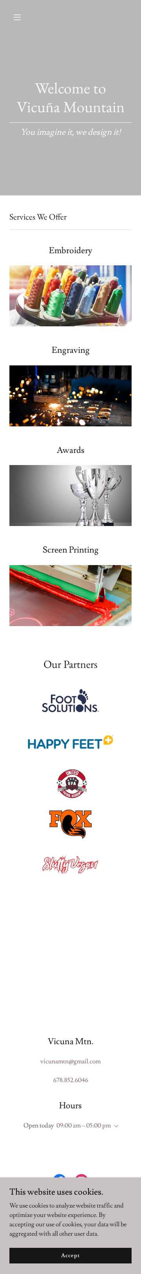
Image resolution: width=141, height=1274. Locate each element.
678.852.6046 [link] (70, 1080)
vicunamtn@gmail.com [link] (70, 1061)
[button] (23, 17)
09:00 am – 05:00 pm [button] (83, 1125)
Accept (70, 1255)
